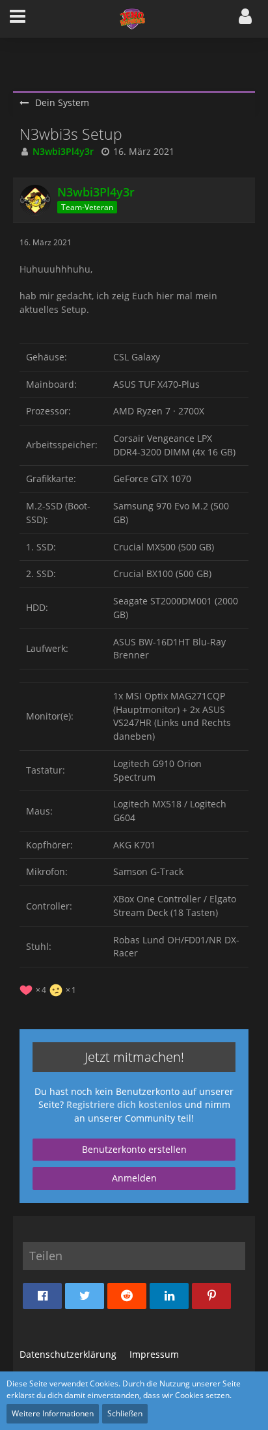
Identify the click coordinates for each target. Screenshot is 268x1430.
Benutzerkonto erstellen (134, 1149)
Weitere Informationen (53, 1413)
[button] (18, 19)
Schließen (124, 1413)
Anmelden (134, 1178)
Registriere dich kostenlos (124, 1104)
